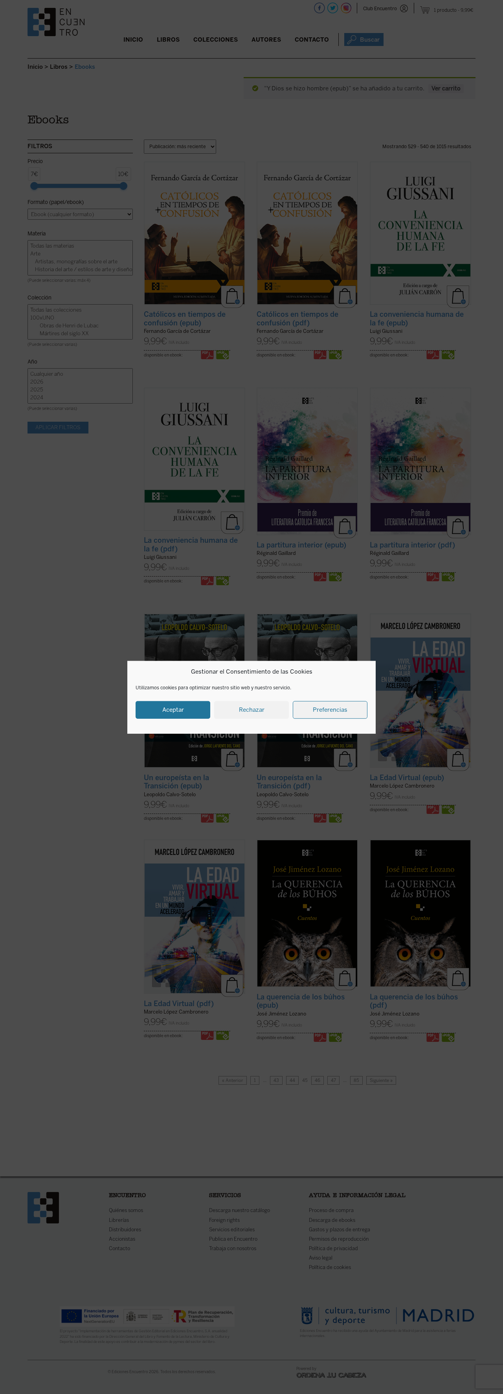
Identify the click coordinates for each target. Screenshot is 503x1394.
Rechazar (251, 709)
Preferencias (330, 709)
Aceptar (173, 709)
